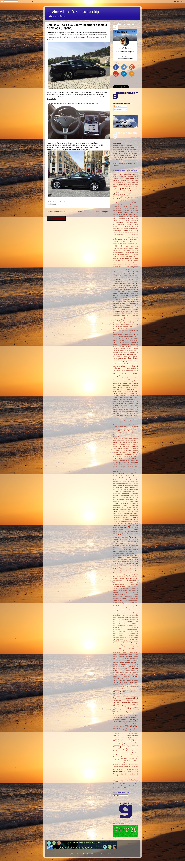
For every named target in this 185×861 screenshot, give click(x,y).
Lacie (126, 399)
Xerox (132, 778)
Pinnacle (115, 515)
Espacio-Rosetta (118, 274)
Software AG (127, 553)
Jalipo (126, 391)
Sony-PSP (119, 565)
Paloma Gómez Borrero (125, 509)
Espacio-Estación (128, 270)
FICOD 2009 (124, 281)
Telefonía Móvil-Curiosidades (122, 651)
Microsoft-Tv (116, 460)
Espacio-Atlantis (117, 268)
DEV (124, 252)
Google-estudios (134, 311)
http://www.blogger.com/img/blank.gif (122, 334)
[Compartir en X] (51, 204)
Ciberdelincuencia (133, 234)
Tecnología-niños (133, 631)
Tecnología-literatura (123, 619)
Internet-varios (127, 383)
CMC (133, 238)
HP (118, 329)
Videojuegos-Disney (121, 717)
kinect (131, 395)
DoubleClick (123, 256)
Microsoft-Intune (134, 440)
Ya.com (127, 780)
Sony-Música (122, 561)
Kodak (126, 397)
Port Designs (122, 521)
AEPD (125, 180)
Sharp (119, 547)
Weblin (129, 759)
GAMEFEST (116, 293)
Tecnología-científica (119, 594)
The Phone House (129, 674)
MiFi (131, 464)
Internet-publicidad (123, 378)
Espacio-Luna (122, 272)
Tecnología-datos (118, 600)
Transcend (130, 680)
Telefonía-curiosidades (124, 660)
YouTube (116, 784)
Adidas (136, 178)
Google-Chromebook (124, 307)
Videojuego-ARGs (133, 690)
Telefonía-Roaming (124, 662)
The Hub (120, 674)
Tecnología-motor (133, 625)
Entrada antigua (101, 212)
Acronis (129, 176)
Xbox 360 (118, 771)
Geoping (115, 297)
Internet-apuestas (118, 350)
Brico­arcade (122, 218)
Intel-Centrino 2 (117, 344)
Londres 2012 (127, 407)
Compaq (136, 242)
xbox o (119, 778)
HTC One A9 (129, 332)
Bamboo (120, 210)
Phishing (135, 513)
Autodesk (125, 208)
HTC (114, 332)
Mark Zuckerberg (118, 413)
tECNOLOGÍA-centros (132, 592)
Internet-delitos (117, 360)
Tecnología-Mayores (132, 621)
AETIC (129, 180)
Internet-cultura (133, 356)
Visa (114, 753)
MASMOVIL (128, 413)
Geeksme (122, 295)
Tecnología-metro (127, 623)
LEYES (132, 401)
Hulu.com (115, 336)
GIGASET (127, 297)
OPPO (127, 501)
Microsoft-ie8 (116, 440)
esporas (115, 277)
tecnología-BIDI (125, 588)
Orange (115, 503)
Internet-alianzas (133, 348)
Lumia (132, 407)
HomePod (135, 326)
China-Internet (127, 230)
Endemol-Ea (126, 262)
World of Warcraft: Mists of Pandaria (128, 766)
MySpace (115, 481)
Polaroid (115, 521)
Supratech (122, 570)
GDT (118, 295)
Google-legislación (127, 313)
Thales (134, 672)
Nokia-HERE (135, 491)
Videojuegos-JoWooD (118, 726)
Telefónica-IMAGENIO (118, 666)
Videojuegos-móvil (118, 733)
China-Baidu (124, 228)
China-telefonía (134, 232)
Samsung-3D (134, 541)
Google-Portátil (134, 317)
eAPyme (132, 258)
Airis (114, 182)
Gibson (123, 297)
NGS (137, 483)
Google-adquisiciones (119, 303)
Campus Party (128, 220)
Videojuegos (117, 700)
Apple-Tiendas (116, 202)
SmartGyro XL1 (133, 551)
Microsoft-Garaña (123, 438)
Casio (129, 224)
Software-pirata (117, 555)
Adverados (120, 180)
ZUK (125, 788)
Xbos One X (132, 769)
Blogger (112, 854)
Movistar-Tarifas (133, 478)
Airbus (136, 180)
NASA (128, 481)
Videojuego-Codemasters (120, 694)
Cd (113, 226)
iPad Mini (125, 387)
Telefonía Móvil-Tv (124, 658)
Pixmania (135, 515)
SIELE (120, 549)
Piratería (126, 515)
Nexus (121, 483)
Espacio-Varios (133, 275)
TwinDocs (115, 684)
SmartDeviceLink (122, 551)
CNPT (131, 240)
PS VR (129, 525)
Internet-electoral (133, 364)
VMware (124, 753)
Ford (132, 283)
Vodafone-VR (134, 757)
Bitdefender (116, 214)
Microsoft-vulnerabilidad (131, 462)
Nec (137, 481)
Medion (115, 417)
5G (120, 176)
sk (137, 549)
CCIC (136, 224)
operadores (116, 501)
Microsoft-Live (117, 442)
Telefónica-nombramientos (120, 668)
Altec (137, 182)
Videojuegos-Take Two (121, 745)
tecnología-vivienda (124, 645)
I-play (120, 336)
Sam (126, 537)
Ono (117, 499)
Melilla (125, 417)
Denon (136, 250)
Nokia (121, 492)
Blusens (136, 216)
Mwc (137, 480)
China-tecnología (124, 232)
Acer (125, 176)
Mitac (129, 470)
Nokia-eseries (127, 491)
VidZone (132, 751)
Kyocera (122, 399)
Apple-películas (126, 199)
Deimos (129, 250)
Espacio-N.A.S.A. (133, 272)
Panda (115, 511)
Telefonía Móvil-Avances (130, 649)
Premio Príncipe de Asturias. (122, 523)
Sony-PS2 (131, 563)
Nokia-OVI (116, 495)
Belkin (114, 212)
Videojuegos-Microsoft (131, 731)
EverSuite (135, 277)
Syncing (132, 573)
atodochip (116, 208)
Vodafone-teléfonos (119, 757)
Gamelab (122, 293)
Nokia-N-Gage (125, 493)
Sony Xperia (116, 559)
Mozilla (115, 480)
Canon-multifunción (129, 222)
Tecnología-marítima (118, 621)
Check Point (116, 228)
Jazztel (131, 391)
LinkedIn (131, 403)
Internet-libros (116, 370)
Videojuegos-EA (133, 717)
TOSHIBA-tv (122, 680)
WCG (121, 759)
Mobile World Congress (131, 472)
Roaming (115, 535)
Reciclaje (135, 529)
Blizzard (135, 214)
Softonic (121, 553)
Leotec (122, 401)
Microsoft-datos (117, 433)
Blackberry (124, 214)
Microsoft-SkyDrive (123, 456)
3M (113, 176)
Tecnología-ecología (132, 602)
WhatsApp (135, 759)
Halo (114, 324)
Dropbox (129, 256)
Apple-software (117, 201)
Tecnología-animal (117, 582)
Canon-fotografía (118, 222)
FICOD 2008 (116, 281)
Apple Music (128, 189)
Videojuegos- (117, 704)
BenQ (120, 212)
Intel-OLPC (122, 346)
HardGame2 (129, 324)
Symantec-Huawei (125, 573)
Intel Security (125, 342)
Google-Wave (131, 321)
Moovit (114, 474)
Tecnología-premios (118, 635)
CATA (133, 224)
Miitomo (136, 464)
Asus (131, 206)
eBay (136, 258)
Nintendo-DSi (127, 489)
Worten (114, 769)
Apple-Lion (130, 197)
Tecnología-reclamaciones (131, 637)
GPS (137, 321)
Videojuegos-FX (125, 721)
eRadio (115, 264)
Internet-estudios (119, 366)
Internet (115, 348)
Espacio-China (127, 268)
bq (117, 218)
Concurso (131, 243)
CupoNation (116, 248)
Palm (117, 509)
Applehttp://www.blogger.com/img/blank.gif (124, 204)
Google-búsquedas (118, 305)
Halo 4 (117, 324)
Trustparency (125, 682)
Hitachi (130, 326)
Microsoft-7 (128, 425)
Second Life (116, 545)
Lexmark (127, 401)
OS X (122, 507)
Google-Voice (122, 321)
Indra (131, 338)
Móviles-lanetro (134, 474)
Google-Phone (126, 317)
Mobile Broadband (118, 472)
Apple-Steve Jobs (126, 201)
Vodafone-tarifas (133, 755)
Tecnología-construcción (119, 598)
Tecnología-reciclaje (118, 637)
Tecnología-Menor (117, 623)
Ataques (136, 206)
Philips (130, 513)
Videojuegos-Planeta (118, 737)
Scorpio (132, 543)
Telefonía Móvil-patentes (120, 654)
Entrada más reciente (56, 212)
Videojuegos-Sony (132, 743)
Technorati (119, 576)
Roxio (119, 535)
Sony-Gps (131, 559)
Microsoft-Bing (122, 431)
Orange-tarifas (123, 503)
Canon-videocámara (122, 224)
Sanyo (127, 543)
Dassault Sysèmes (128, 248)
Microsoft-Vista (120, 462)
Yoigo (136, 782)
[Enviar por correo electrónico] (48, 204)
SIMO (130, 549)
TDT (133, 575)
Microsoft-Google (133, 438)
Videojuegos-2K (133, 704)
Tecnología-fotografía (118, 611)
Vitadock (118, 753)
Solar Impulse (130, 555)
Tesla (130, 672)
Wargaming (116, 759)
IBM (132, 336)
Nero (114, 483)
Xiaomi (136, 778)
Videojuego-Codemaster (130, 692)
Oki (134, 497)
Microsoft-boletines (133, 431)
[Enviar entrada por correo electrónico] (60, 201)
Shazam (125, 547)
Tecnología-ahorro (132, 580)
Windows (130, 763)
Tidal (137, 674)
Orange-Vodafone (133, 503)
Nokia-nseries (134, 493)
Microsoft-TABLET (133, 458)
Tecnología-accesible (118, 578)
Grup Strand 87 (124, 322)
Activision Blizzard (118, 178)
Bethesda (126, 212)
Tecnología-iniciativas (119, 614)
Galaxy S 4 (130, 291)
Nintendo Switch (122, 487)
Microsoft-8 (135, 425)
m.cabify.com (56, 149)
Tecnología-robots (118, 639)
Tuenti (131, 682)
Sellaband (125, 545)
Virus (136, 751)
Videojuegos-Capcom (131, 714)
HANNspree (123, 324)
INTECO (115, 342)
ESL (131, 266)
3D (122, 174)
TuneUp (136, 682)
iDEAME (136, 336)
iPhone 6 (135, 387)
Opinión (122, 501)
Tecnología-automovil (119, 584)
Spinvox (122, 569)
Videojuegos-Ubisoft (123, 747)
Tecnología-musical (118, 627)
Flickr (124, 283)
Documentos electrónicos (131, 254)
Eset (128, 266)
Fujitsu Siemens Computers (129, 285)
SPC (118, 569)
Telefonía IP (117, 649)
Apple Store (116, 191)
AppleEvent (135, 202)
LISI (121, 405)
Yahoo (131, 780)
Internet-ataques (128, 350)
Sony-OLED (130, 561)
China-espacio (117, 230)
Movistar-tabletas (123, 477)
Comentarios (119, 109)
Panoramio (121, 511)
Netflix (117, 483)
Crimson (132, 246)
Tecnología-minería (122, 625)
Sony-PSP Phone (129, 565)
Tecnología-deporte (118, 602)
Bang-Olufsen (126, 210)
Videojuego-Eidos (122, 696)
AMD (129, 184)
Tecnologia (128, 576)
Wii (125, 761)
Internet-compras (122, 356)
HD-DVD (135, 324)
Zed (134, 786)
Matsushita (123, 415)
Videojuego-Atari (118, 692)
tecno (123, 576)
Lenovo (118, 401)
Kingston (135, 395)
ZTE (122, 788)
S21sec (124, 535)
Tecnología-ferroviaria (119, 610)
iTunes (115, 391)
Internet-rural (123, 379)
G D (130, 289)
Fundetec (126, 289)
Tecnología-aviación (125, 586)
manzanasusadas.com (132, 411)
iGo (119, 338)
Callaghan (120, 220)
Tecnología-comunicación (131, 596)
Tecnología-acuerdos (131, 578)
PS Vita (123, 525)
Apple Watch (130, 191)
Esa (125, 264)
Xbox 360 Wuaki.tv (129, 772)
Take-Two (118, 574)
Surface (128, 571)
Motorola (121, 474)
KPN (118, 399)
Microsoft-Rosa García (125, 454)
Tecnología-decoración (132, 600)
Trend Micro (117, 682)
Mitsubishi (133, 470)
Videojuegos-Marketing (125, 729)
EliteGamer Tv (122, 260)
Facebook (116, 280)
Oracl (131, 501)
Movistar (115, 476)
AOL (134, 186)
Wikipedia (120, 763)
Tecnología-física (133, 609)
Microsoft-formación (118, 437)
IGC (116, 338)
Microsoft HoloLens (118, 425)
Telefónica (134, 662)
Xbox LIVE (132, 776)
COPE (136, 243)
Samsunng (115, 543)
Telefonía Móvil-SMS (125, 656)
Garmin (127, 293)
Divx (115, 254)
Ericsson (120, 264)
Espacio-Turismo (123, 275)
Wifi (123, 760)
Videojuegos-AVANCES (131, 708)
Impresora (122, 338)
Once (114, 499)
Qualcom (134, 527)
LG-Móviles (119, 403)
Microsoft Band (124, 423)
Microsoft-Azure (128, 429)
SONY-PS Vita (123, 563)
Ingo (128, 340)
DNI (118, 254)
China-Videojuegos (118, 234)
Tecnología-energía (119, 606)
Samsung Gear (117, 539)
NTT (118, 497)
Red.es (120, 531)
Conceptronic (123, 243)
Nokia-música (116, 493)
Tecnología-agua (117, 580)
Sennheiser (132, 545)
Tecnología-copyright (132, 598)
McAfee (129, 415)
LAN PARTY (131, 399)
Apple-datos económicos (126, 193)
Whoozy (115, 760)
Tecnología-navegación (119, 631)
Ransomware (121, 529)
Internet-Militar (134, 370)
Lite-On (125, 405)
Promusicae (116, 525)
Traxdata (136, 680)
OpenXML (131, 499)
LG (135, 401)
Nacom (124, 481)
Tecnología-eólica (133, 606)
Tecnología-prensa (133, 635)
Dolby (114, 256)
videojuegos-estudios (119, 719)
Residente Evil (134, 531)
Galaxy (114, 291)
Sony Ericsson (117, 557)
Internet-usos (117, 383)
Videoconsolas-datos (132, 688)
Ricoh (131, 533)
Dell (133, 250)
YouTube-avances (125, 784)
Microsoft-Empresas (132, 435)
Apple (121, 188)
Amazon (115, 184)
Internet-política (117, 376)
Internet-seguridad (133, 380)
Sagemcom (121, 537)
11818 (114, 174)
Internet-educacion (124, 364)
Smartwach (116, 553)
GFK (119, 297)
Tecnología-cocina (117, 596)
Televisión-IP (116, 672)
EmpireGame (134, 260)
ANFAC (131, 186)
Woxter (118, 769)
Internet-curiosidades (119, 358)
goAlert (136, 297)
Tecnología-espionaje (118, 608)
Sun (118, 571)
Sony (136, 555)
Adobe (115, 180)
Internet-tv (127, 382)
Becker (136, 210)
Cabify (55, 201)
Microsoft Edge (134, 423)
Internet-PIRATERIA (132, 374)
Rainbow (115, 529)
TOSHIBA (116, 678)
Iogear (114, 387)
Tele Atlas (134, 645)
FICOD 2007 (134, 279)
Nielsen (115, 485)
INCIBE (128, 338)
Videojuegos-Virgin (124, 749)
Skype (114, 551)
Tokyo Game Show (125, 676)
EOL (137, 262)
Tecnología (135, 576)
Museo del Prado (123, 479)
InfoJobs (124, 340)
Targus (129, 575)
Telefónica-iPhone (133, 666)
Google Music (130, 299)
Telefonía (135, 646)
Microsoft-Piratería (126, 450)
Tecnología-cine (134, 594)
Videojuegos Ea (132, 700)
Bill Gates (134, 212)
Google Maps (122, 299)
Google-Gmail (116, 313)
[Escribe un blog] (49, 204)
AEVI (132, 180)
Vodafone (135, 753)
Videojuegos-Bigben (124, 712)
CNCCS (115, 240)
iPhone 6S (116, 389)
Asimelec (125, 206)
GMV (132, 297)
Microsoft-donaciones (119, 435)
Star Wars (132, 569)
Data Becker (122, 250)
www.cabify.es (86, 149)
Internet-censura (128, 354)
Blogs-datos (126, 216)
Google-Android (134, 303)
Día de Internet (130, 252)
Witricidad (115, 766)
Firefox (133, 281)
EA (120, 258)
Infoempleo (118, 340)
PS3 (133, 525)
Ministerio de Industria (121, 468)
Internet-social (117, 382)
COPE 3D (118, 246)
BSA (127, 218)
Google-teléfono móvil (131, 319)
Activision (134, 176)
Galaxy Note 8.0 (121, 291)
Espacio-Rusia (128, 273)
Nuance (122, 497)
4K (117, 176)
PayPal (114, 513)
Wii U (133, 761)
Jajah (123, 391)
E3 (117, 258)
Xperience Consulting (118, 780)
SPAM (114, 569)
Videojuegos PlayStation (120, 702)
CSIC (136, 246)
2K (120, 174)
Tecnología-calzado (126, 590)
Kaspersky (116, 395)
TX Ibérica (135, 684)
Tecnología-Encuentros (132, 604)
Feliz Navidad (125, 280)
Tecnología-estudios (132, 608)
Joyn (132, 393)
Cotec (126, 246)
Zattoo (131, 786)
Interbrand (135, 346)
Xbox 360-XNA (125, 776)
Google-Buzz (128, 305)
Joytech (136, 393)
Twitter (121, 684)
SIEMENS (125, 549)
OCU (131, 497)
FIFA (129, 281)
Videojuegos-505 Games (121, 706)
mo (137, 470)
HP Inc (123, 328)
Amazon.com (123, 184)
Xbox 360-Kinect (126, 774)
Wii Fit (128, 760)
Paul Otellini (134, 511)
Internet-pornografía (127, 376)
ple (137, 519)
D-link (121, 248)
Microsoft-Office (127, 448)
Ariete (119, 206)
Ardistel (115, 206)
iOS (118, 387)
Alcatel (123, 182)
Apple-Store (135, 201)
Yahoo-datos (125, 782)
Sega (121, 545)
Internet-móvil (116, 372)
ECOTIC (115, 260)
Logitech (115, 407)
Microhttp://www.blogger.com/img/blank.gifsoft (124, 419)
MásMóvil (135, 413)
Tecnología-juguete (126, 615)
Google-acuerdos (133, 301)
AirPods (118, 182)
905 (122, 176)
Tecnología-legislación (124, 617)
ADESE (132, 178)
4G (116, 176)
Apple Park (135, 189)
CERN (126, 226)
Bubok (132, 218)
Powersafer (135, 521)
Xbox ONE (125, 778)
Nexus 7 (130, 483)
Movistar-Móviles (125, 476)
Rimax (136, 533)
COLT (130, 241)
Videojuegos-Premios (118, 739)
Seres (136, 545)
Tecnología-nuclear (118, 633)
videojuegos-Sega (119, 743)
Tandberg (124, 575)
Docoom (122, 254)
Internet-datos (133, 358)
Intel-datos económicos (128, 344)
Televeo (128, 670)
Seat (137, 543)
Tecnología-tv (126, 643)
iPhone (130, 387)
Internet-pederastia (121, 374)
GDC (114, 295)
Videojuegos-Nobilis (132, 735)
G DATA (135, 289)
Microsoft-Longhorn (127, 442)
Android (126, 186)
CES (130, 226)
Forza (136, 283)
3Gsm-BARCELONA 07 (131, 174)
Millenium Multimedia (119, 466)
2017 (117, 174)
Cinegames (116, 236)
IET (114, 338)
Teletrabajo (122, 670)
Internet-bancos (117, 354)
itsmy (134, 389)
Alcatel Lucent (131, 182)
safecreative (129, 535)
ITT (137, 389)
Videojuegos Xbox (133, 702)
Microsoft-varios (124, 460)
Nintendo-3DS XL (117, 489)
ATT (121, 208)
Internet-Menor (125, 370)
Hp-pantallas (122, 330)
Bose (114, 218)
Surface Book (134, 571)
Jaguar (119, 391)
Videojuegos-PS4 (118, 741)
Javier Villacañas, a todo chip (73, 11)
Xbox (136, 769)
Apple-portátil (134, 199)
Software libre (134, 553)
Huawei (136, 334)
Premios (136, 523)
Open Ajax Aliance (124, 499)
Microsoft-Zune (117, 464)
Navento (133, 481)
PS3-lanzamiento (122, 527)
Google (115, 299)
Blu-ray (132, 216)
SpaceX (136, 567)
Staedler (127, 569)
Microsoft (127, 421)
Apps (136, 205)
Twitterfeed (127, 684)
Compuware (116, 243)
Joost (119, 393)
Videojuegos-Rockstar (132, 741)
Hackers (135, 323)
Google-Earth (125, 311)
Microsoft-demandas (132, 433)
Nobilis (116, 491)
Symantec (116, 573)
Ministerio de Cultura (132, 466)
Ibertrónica (128, 336)
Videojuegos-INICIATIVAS (131, 723)
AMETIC (121, 186)
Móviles (127, 474)
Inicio (80, 212)
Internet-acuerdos (123, 348)
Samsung (133, 537)
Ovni (128, 507)
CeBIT (117, 226)
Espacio (136, 266)
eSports (121, 277)
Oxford (131, 507)
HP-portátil (129, 330)
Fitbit (121, 283)
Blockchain (116, 216)
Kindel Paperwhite (125, 395)
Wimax (125, 762)
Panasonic (135, 509)
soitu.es (124, 555)
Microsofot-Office (117, 421)
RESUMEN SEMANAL (120, 533)
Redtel (125, 531)
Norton (114, 497)
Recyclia (115, 531)
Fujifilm (114, 285)
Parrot (128, 511)
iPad (121, 387)
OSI (125, 507)
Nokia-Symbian (125, 495)
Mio (126, 470)
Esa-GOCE (122, 266)
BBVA (132, 210)
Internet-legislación (131, 368)
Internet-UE (135, 381)
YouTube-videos (124, 786)
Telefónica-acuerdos (119, 664)
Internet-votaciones (123, 385)
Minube (123, 470)
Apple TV (122, 191)
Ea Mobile (125, 258)
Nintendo (121, 486)
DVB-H (134, 256)
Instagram (132, 340)
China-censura (133, 228)
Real (131, 529)
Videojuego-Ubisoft (131, 698)
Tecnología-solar (117, 643)
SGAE (114, 547)
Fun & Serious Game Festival (121, 287)
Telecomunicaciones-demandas (121, 646)
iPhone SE (129, 389)
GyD (131, 322)
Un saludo (125, 686)
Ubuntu (120, 686)
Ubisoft (115, 686)
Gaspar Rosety (134, 293)
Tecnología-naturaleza (132, 629)
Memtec (136, 417)
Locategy (131, 405)
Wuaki (122, 769)
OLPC (136, 497)
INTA (137, 340)
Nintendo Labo (129, 485)
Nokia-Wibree (134, 495)
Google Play (118, 301)
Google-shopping (117, 319)
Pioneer (120, 515)
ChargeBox (135, 226)
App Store (115, 189)
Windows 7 (118, 764)
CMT (137, 238)
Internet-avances (124, 352)
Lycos (136, 407)
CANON (135, 220)
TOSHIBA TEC (126, 678)
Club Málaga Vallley (125, 238)
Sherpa (131, 547)
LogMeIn (120, 407)
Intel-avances (134, 342)
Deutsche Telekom (118, 252)
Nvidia (126, 497)
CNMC (120, 240)
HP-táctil (135, 330)
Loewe (136, 405)
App (137, 186)
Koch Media (119, 397)
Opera (136, 499)
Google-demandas (126, 309)
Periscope (119, 513)
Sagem (115, 537)
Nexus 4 (125, 483)
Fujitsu (119, 285)
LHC (126, 403)
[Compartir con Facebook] (53, 204)
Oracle (136, 501)
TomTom (135, 676)
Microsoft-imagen (125, 440)
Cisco (121, 236)
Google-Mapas (120, 315)
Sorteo (132, 567)
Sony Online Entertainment (130, 557)
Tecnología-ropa (134, 639)
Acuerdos (126, 178)
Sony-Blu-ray (124, 559)
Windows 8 (125, 764)
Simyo (134, 549)
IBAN (123, 336)
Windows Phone (133, 764)
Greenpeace (116, 322)
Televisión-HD (134, 670)
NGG (134, 483)
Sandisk (122, 543)
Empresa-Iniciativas (118, 262)
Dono (118, 256)
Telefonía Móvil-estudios (130, 652)
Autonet (132, 208)
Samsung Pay (125, 541)
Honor (114, 329)
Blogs (120, 216)
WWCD (126, 769)
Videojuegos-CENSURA (119, 715)
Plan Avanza (117, 517)
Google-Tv (115, 321)
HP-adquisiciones (130, 328)
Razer (127, 529)
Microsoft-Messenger (124, 444)
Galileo (136, 291)
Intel (120, 342)
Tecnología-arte (134, 582)
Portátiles (128, 521)
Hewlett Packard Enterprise (120, 326)
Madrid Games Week (126, 409)
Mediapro (135, 415)
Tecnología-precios (133, 633)
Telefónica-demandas (132, 664)
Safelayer (135, 535)
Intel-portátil (129, 346)
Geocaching (135, 295)
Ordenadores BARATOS (120, 505)
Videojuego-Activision (120, 690)
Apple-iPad (119, 195)
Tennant (122, 672)
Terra (126, 672)
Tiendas (115, 676)
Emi (129, 260)
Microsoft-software (133, 456)
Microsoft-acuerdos (120, 427)
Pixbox (131, 515)
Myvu (120, 481)
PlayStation (134, 517)
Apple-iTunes (121, 197)
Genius (128, 295)
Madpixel (115, 409)
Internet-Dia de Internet (125, 362)
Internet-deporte (128, 360)
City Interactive (128, 236)
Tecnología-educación (118, 604)
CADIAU (115, 220)
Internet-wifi (134, 385)
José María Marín (126, 393)
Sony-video (127, 567)
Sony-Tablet (120, 567)
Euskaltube (128, 277)
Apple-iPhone (128, 195)
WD (125, 759)
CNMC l (125, 240)
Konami (131, 397)
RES (128, 531)
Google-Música (130, 315)
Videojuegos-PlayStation (131, 737)
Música (132, 480)
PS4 (129, 527)
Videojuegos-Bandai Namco (121, 710)
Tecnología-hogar (133, 612)
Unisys (121, 688)
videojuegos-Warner (123, 751)
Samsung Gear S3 (127, 539)
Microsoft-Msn (124, 446)
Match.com (116, 415)
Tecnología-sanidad (119, 641)
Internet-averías (134, 352)
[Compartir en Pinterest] (55, 204)
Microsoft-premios (125, 452)
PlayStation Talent (118, 519)
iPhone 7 (122, 389)
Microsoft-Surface (118, 458)
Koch (114, 397)
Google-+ (124, 301)
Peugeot (125, 513)
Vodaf (128, 753)
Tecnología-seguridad (132, 641)
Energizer (133, 262)
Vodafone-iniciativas (120, 755)
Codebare (124, 241)
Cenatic (122, 226)
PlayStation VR (130, 519)
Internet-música (127, 372)
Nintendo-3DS (134, 487)
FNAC (128, 283)
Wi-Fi (119, 761)
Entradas (118, 106)
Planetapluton (125, 517)
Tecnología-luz (134, 619)
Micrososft (126, 464)
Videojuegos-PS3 (133, 739)
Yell (132, 782)
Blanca (130, 214)
